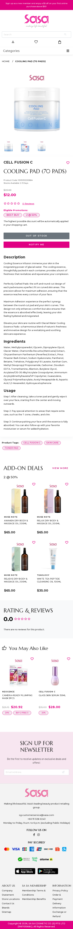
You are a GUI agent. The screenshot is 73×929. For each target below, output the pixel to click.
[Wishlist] (33, 484)
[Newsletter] (63, 772)
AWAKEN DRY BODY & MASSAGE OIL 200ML (16, 522)
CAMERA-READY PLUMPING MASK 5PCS (17, 697)
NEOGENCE (8, 692)
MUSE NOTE (10, 517)
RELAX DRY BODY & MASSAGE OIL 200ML (48, 522)
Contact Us (8, 903)
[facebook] (34, 835)
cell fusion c (31, 442)
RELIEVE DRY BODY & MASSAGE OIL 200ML (15, 580)
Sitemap (6, 912)
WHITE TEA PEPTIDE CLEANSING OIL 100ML (49, 580)
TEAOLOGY (43, 575)
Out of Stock (36, 235)
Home (6, 61)
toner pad (11, 448)
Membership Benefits (34, 899)
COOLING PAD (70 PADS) (30, 61)
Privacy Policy (60, 890)
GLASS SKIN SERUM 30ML (52, 695)
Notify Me (36, 244)
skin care (52, 442)
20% (7, 713)
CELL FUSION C (18, 162)
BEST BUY (12, 214)
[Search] (65, 34)
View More (60, 468)
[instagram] (38, 835)
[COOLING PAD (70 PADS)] (36, 102)
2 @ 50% (31, 214)
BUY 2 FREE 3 (22, 713)
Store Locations (11, 899)
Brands (6, 907)
